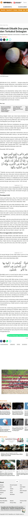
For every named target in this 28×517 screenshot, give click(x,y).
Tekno (11, 490)
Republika (3, 10)
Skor (21, 485)
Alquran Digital (7, 6)
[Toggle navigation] (1, 2)
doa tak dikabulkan (4, 344)
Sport (21, 488)
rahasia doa (12, 344)
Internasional (3, 490)
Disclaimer (2, 502)
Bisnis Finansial (23, 490)
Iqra (4, 25)
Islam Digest (22, 486)
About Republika (3, 500)
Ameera (1, 485)
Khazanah (2, 486)
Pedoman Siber (23, 500)
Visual (11, 492)
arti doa (18, 344)
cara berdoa (24, 344)
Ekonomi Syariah (13, 485)
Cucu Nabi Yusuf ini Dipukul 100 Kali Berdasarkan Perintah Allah (18, 108)
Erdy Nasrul (4, 36)
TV (0, 494)
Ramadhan (12, 494)
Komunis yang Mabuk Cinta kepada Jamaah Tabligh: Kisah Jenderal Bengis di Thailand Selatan (6, 109)
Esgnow (2, 492)
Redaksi (12, 500)
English (21, 492)
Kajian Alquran (22, 6)
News (1, 488)
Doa (7, 25)
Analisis (11, 488)
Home (1, 25)
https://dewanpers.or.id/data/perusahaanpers (11, 509)
